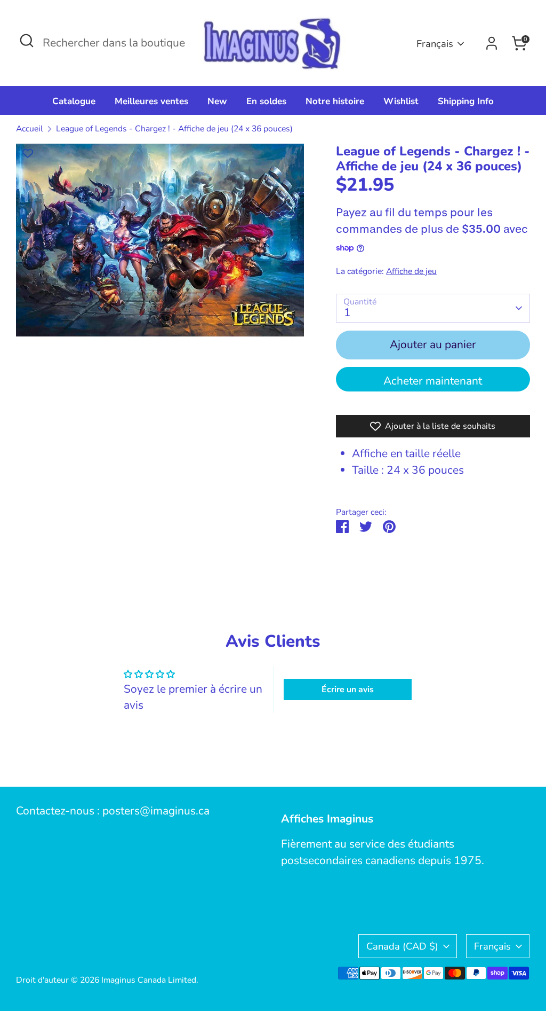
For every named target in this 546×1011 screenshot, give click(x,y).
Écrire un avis (348, 689)
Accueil (29, 129)
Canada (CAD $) (402, 946)
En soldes (266, 101)
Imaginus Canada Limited (148, 980)
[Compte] (491, 43)
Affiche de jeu (411, 271)
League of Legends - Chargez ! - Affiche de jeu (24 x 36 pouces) (174, 129)
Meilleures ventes (151, 101)
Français (434, 43)
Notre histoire (335, 101)
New (217, 101)
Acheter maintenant (432, 380)
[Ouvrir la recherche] (26, 40)
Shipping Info (466, 101)
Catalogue (73, 101)
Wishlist (401, 101)
